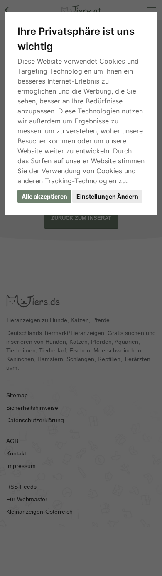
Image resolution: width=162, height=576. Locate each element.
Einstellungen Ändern (107, 196)
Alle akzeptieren (44, 196)
